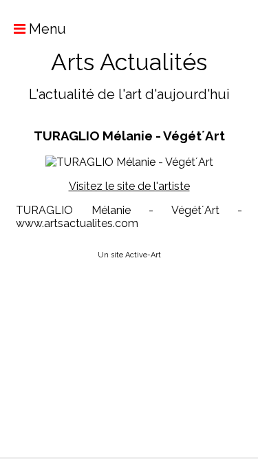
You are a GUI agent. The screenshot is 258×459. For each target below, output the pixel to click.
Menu (45, 29)
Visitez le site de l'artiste (129, 186)
